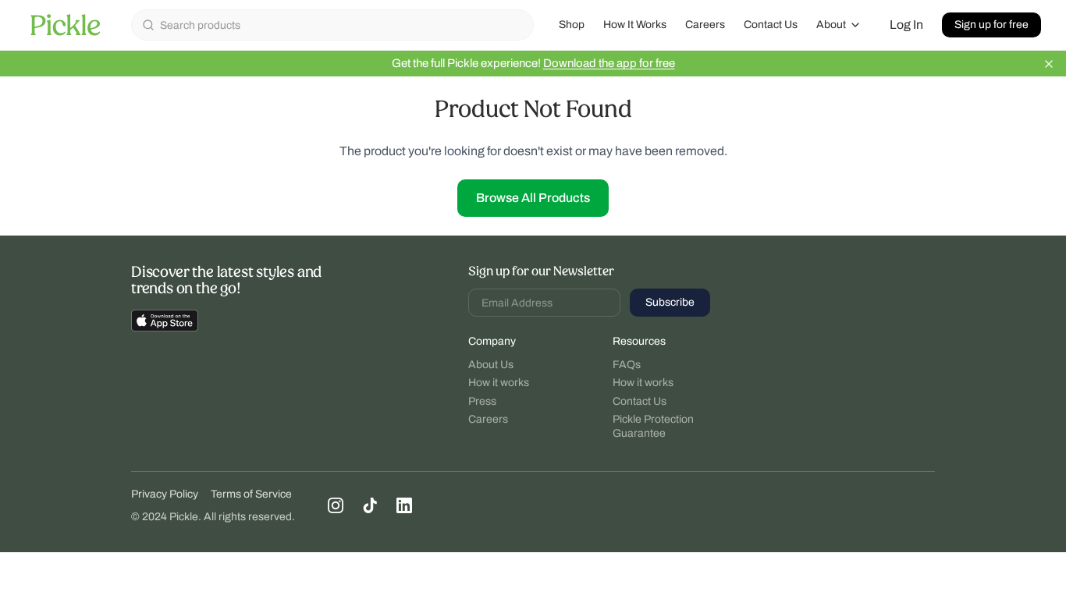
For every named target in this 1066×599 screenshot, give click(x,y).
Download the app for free (609, 63)
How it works (498, 382)
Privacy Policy (164, 494)
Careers (705, 24)
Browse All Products (533, 197)
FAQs (627, 364)
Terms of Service (251, 494)
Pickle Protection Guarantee (653, 426)
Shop (572, 24)
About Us (490, 364)
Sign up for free (991, 24)
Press (482, 401)
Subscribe (670, 302)
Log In (906, 24)
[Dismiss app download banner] (1049, 64)
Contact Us (771, 24)
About (831, 24)
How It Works (634, 24)
